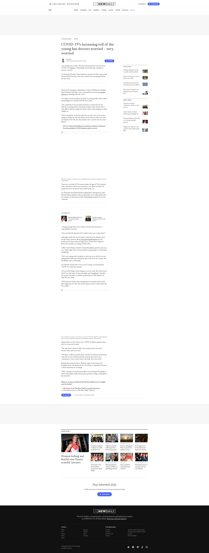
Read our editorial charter (116, 519)
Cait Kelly (69, 59)
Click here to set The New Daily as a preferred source (81, 388)
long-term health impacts (89, 239)
